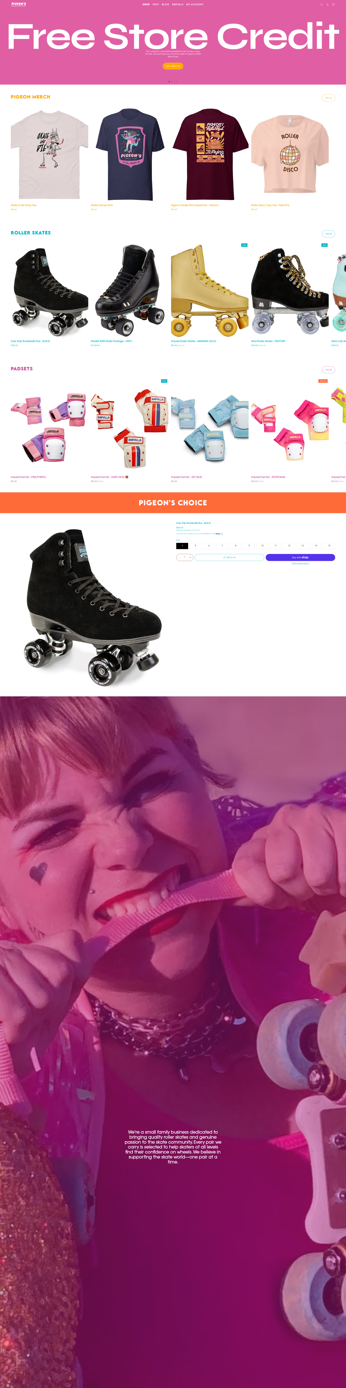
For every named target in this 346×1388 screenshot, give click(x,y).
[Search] (322, 4)
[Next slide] (341, 47)
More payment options (300, 563)
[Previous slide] (4, 47)
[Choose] (84, 198)
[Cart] (333, 4)
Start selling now (173, 66)
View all (328, 98)
